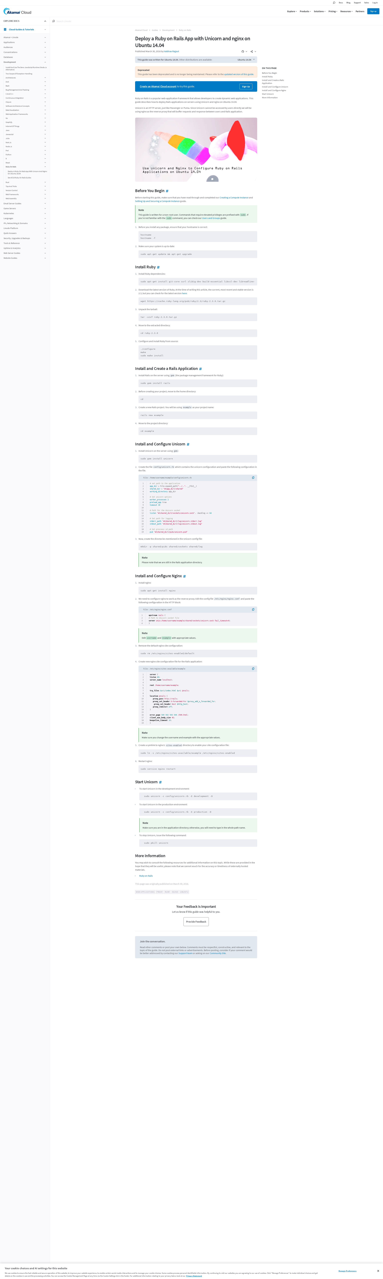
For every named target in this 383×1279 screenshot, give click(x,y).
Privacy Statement (194, 1276)
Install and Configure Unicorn (275, 87)
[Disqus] (196, 1001)
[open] (45, 37)
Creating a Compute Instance (234, 197)
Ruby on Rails (185, 30)
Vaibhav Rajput (171, 51)
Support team (185, 953)
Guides (155, 30)
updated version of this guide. (239, 74)
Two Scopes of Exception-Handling (19, 74)
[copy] (254, 477)
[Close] (378, 1271)
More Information (270, 97)
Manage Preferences (347, 1271)
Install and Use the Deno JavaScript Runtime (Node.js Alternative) (26, 68)
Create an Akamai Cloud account (158, 86)
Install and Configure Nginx (274, 90)
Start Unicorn (268, 94)
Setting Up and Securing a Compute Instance (157, 201)
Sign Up (246, 86)
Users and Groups (211, 217)
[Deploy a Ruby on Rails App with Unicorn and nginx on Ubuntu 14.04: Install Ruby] (158, 267)
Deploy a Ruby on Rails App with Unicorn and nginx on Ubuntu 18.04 (27, 172)
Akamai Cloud (141, 30)
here (184, 293)
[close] (45, 21)
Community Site (218, 953)
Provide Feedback (196, 921)
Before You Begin (269, 73)
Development (168, 30)
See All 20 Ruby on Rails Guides (19, 177)
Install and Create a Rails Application (273, 81)
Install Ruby (267, 76)
